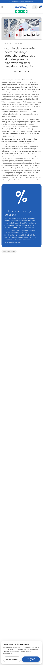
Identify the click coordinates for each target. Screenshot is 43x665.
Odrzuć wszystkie (12, 659)
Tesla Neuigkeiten (9, 251)
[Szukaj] (35, 7)
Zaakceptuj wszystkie (31, 659)
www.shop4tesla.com (12, 242)
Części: (15, 71)
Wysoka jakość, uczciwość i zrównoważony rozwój (23, 1)
